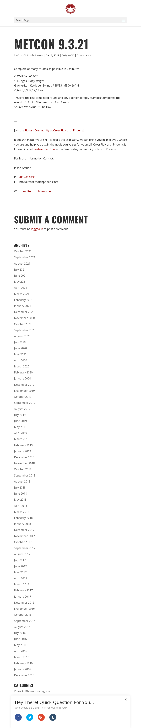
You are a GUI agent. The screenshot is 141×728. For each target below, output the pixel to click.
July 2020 (20, 342)
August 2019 (22, 409)
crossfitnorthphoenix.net (36, 191)
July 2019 (20, 415)
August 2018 (22, 481)
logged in (37, 229)
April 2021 (20, 288)
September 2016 (24, 621)
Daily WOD (68, 55)
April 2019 (20, 433)
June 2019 (20, 421)
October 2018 (22, 469)
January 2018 (22, 524)
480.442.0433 (27, 177)
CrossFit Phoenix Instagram (32, 691)
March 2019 (21, 439)
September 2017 (24, 548)
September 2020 (24, 330)
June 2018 (20, 493)
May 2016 (20, 645)
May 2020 (20, 354)
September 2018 (24, 475)
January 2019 (22, 451)
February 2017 (23, 590)
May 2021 (20, 281)
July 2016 (20, 633)
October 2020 (22, 324)
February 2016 (23, 663)
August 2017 (22, 554)
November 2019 (24, 391)
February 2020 (23, 372)
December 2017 (24, 530)
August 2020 (22, 336)
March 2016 (21, 657)
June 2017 (20, 566)
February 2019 (23, 445)
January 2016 (22, 669)
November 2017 (24, 536)
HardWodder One (43, 149)
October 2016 (22, 615)
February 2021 (23, 300)
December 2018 (24, 457)
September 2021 (24, 257)
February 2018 (23, 518)
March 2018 (21, 512)
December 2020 (24, 312)
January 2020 (22, 378)
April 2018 (20, 506)
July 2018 (20, 487)
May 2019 (20, 427)
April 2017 (20, 578)
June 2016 (20, 639)
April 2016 (20, 651)
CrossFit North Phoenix (30, 55)
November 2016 (24, 609)
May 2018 (20, 499)
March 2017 (21, 584)
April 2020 (20, 360)
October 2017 (22, 542)
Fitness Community (37, 130)
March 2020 (21, 366)
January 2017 (22, 596)
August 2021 (22, 263)
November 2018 (24, 463)
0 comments (84, 55)
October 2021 (22, 251)
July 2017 (20, 560)
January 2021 (22, 306)
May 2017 (20, 572)
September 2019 (24, 403)
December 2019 (24, 385)
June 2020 (20, 348)
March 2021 (21, 294)
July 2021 (20, 269)
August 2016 (22, 627)
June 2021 (20, 275)
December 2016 (24, 602)
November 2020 (24, 318)
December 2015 (24, 675)
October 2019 (22, 397)
